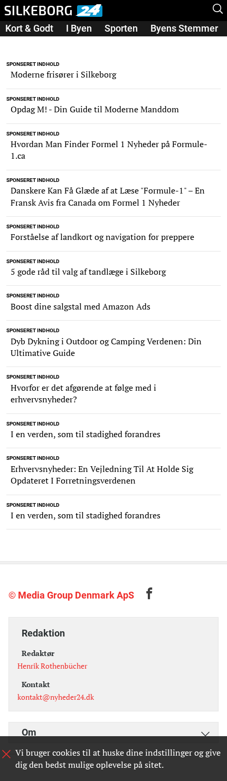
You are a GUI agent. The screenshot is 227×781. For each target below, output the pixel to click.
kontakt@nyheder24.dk (55, 697)
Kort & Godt (29, 28)
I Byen (79, 28)
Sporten (121, 28)
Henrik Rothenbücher (52, 666)
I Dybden (23, 43)
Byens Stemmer (184, 28)
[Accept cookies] (6, 754)
